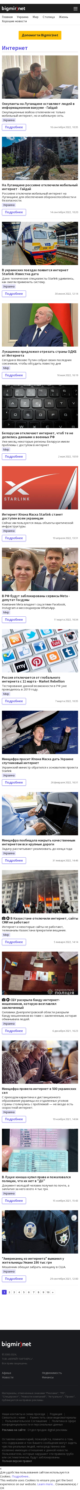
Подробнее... (21, 1476)
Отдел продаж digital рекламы (47, 1430)
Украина (22, 17)
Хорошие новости (14, 21)
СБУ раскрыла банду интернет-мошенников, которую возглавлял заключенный (31, 1004)
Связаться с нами (13, 1417)
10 (48, 1292)
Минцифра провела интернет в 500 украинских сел (39, 1090)
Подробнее (14, 127)
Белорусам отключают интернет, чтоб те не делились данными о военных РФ (37, 435)
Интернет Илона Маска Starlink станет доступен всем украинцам (32, 516)
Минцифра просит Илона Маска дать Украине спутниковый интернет (37, 761)
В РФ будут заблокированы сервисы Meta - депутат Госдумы (36, 598)
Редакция (56, 1414)
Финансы (48, 1377)
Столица (49, 17)
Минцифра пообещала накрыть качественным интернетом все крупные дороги (38, 842)
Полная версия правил (17, 1461)
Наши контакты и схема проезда (23, 1414)
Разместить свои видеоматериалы (53, 1417)
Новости (7, 1377)
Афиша (6, 1373)
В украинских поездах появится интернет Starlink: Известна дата (35, 272)
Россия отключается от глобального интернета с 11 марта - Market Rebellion (33, 679)
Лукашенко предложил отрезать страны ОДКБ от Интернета (39, 353)
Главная (7, 17)
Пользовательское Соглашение (26, 1421)
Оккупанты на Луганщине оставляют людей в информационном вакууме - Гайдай (38, 105)
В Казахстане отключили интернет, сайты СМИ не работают (40, 920)
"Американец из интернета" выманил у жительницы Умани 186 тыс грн (33, 1260)
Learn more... (46, 1484)
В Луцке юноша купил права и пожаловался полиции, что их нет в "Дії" (36, 1179)
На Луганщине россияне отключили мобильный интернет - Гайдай (40, 187)
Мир (35, 17)
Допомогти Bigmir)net (40, 35)
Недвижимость (52, 1373)
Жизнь (63, 17)
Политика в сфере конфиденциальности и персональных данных (39, 1422)
